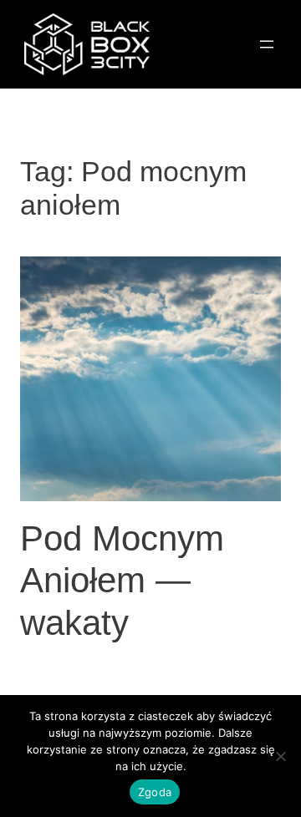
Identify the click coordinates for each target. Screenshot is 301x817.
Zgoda (154, 792)
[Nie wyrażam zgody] (280, 756)
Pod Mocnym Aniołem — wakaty (122, 580)
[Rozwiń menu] (267, 44)
